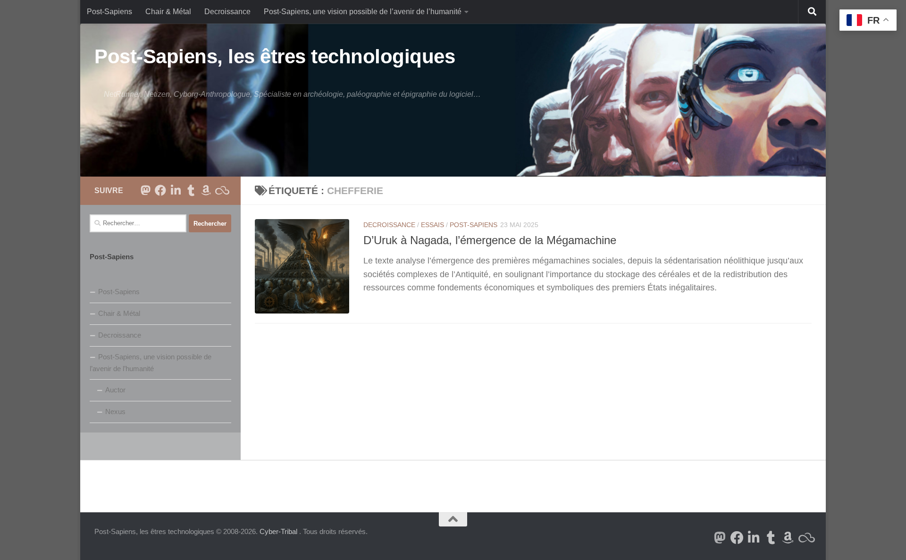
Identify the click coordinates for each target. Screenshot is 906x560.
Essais (432, 225)
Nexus (115, 411)
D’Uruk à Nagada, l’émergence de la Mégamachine (489, 240)
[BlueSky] (220, 190)
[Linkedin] (175, 190)
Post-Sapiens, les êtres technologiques (274, 56)
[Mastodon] (145, 190)
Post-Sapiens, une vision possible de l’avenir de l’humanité (362, 12)
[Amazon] (205, 190)
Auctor (115, 390)
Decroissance (227, 12)
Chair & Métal (168, 12)
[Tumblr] (190, 190)
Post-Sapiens (109, 12)
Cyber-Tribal (278, 531)
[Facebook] (160, 190)
